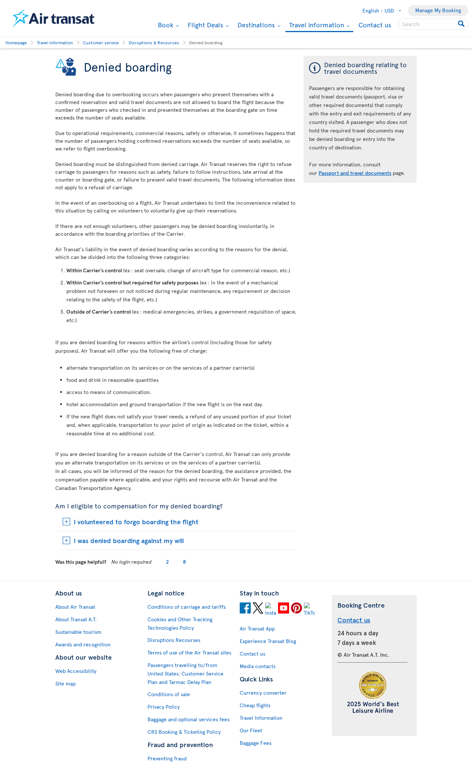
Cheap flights (255, 705)
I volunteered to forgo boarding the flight (136, 521)
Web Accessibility (75, 670)
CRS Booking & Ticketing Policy (184, 731)
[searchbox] (433, 24)
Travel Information (261, 717)
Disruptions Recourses (174, 639)
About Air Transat (75, 606)
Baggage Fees (255, 742)
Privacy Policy (164, 706)
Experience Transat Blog (268, 641)
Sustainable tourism (78, 631)
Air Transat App (257, 628)
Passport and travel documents (355, 172)
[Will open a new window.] (245, 609)
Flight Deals (204, 24)
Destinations (255, 24)
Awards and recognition (83, 644)
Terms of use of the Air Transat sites (189, 652)
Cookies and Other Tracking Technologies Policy (180, 623)
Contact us (374, 24)
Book (164, 24)
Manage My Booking (438, 10)
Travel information (315, 25)
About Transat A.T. (76, 619)
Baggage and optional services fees (188, 719)
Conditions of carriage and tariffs (187, 606)
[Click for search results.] (461, 24)
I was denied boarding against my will (129, 540)
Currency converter (263, 692)
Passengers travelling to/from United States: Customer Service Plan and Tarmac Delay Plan (185, 673)
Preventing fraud (167, 758)
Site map (65, 683)
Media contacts (257, 666)
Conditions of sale (169, 694)
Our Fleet (251, 730)
